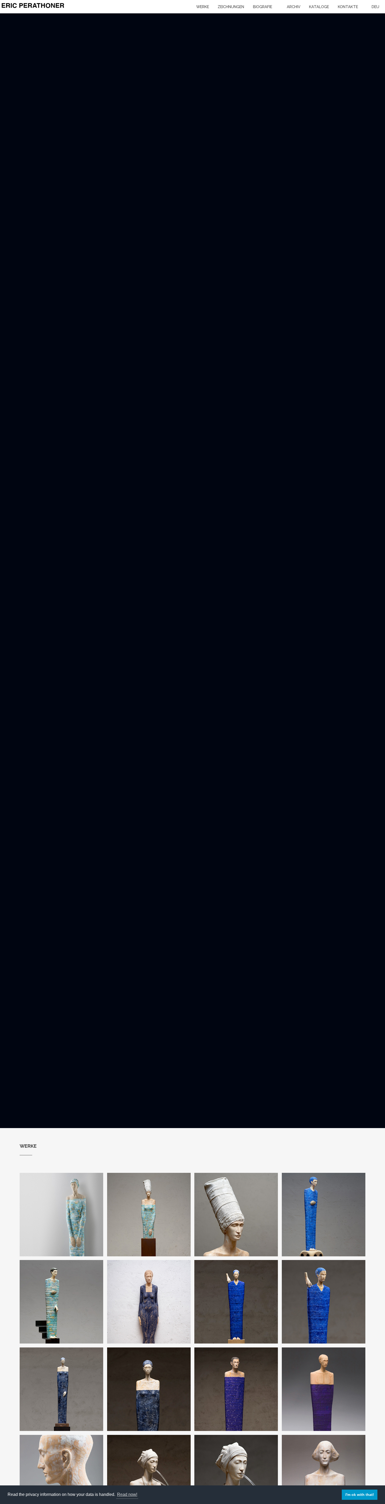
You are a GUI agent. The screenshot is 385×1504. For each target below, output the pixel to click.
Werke (202, 6)
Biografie (262, 6)
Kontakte (348, 6)
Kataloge (319, 6)
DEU (375, 6)
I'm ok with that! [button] (359, 1494)
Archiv (293, 6)
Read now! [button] (127, 1494)
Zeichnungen (231, 6)
